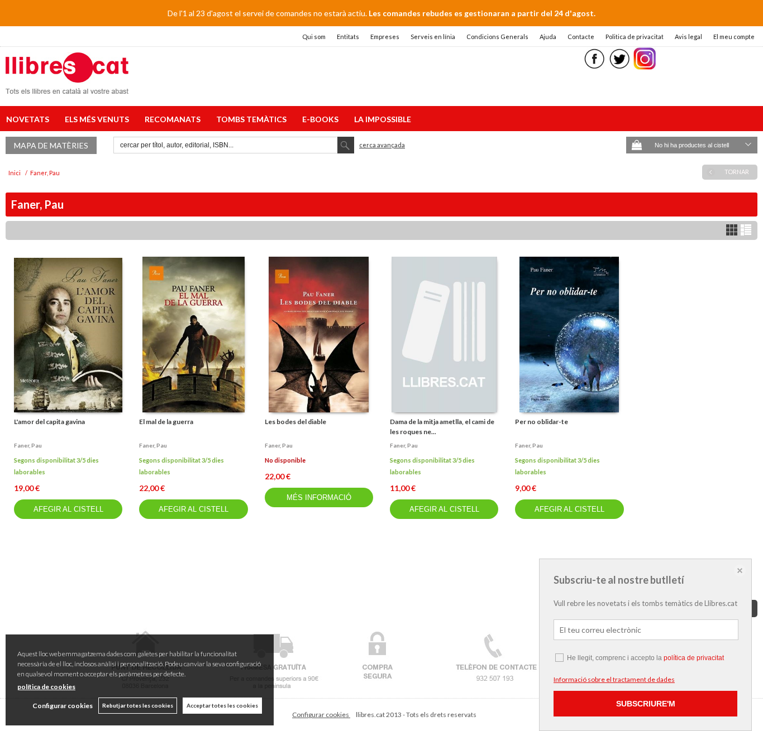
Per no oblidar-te (541, 421)
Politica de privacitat (634, 36)
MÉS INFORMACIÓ (319, 497)
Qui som (314, 36)
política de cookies (46, 686)
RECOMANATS (174, 119)
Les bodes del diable (295, 421)
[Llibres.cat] (67, 87)
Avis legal (688, 36)
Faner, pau (28, 445)
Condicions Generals (497, 36)
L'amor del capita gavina (49, 421)
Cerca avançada (382, 144)
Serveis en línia (433, 36)
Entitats (348, 36)
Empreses (384, 36)
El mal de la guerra (166, 421)
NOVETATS (29, 119)
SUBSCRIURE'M (645, 703)
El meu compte (734, 36)
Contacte (581, 36)
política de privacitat (694, 658)
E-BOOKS (322, 119)
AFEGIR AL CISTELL (68, 509)
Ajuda (548, 36)
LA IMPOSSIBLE (382, 119)
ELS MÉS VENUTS (98, 119)
